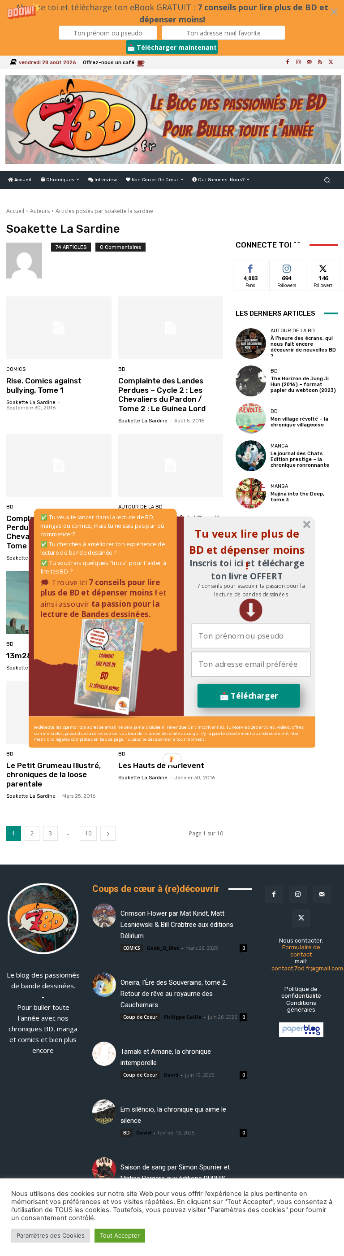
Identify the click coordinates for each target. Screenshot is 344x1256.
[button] (250, 590)
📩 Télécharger (248, 695)
